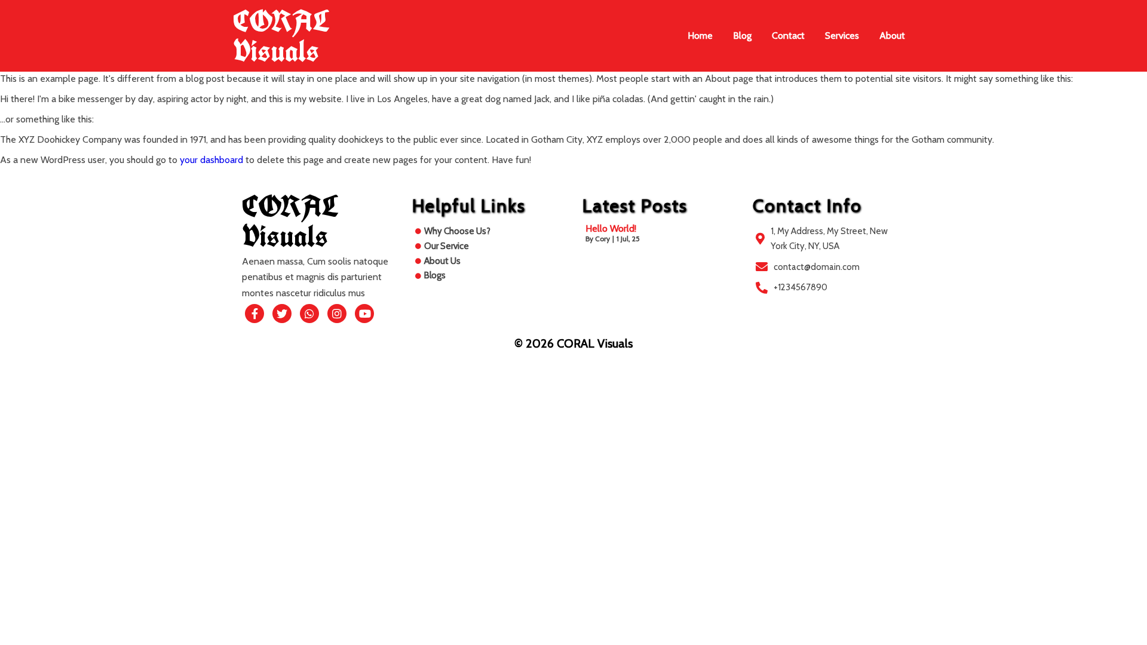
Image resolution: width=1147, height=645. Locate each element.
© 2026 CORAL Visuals (573, 343)
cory (602, 238)
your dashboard (211, 159)
